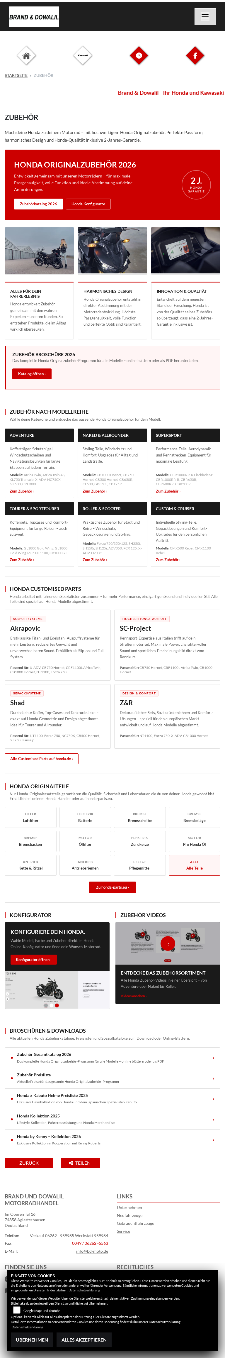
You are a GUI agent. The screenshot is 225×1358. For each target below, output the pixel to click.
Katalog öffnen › (32, 373)
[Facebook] (195, 60)
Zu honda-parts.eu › (112, 887)
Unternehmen (129, 1207)
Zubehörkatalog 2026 (38, 204)
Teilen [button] (83, 1163)
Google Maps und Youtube (41, 1311)
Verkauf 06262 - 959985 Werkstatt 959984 (69, 1235)
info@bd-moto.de (92, 1251)
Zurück (29, 1163)
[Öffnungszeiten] (138, 60)
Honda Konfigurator (88, 204)
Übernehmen (32, 1339)
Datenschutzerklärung (84, 1290)
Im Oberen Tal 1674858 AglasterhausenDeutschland (25, 1219)
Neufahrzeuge (129, 1215)
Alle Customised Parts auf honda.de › (41, 758)
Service (123, 1231)
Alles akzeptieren (84, 1339)
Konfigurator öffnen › (34, 959)
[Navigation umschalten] (205, 16)
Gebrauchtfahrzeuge (135, 1223)
